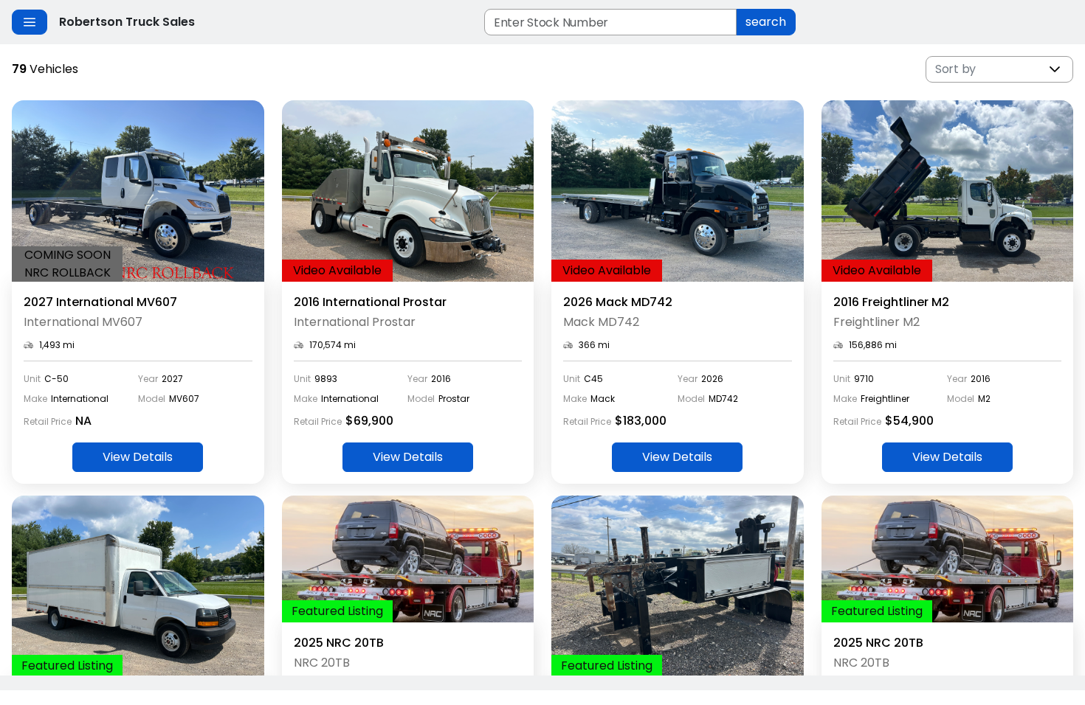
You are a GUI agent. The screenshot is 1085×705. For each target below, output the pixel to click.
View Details (138, 456)
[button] (1054, 69)
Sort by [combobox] (955, 68)
